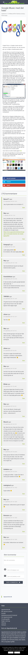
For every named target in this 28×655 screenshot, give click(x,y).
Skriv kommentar (13, 582)
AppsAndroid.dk (5, 609)
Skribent (3, 625)
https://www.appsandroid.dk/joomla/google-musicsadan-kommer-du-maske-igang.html (14, 234)
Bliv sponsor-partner (6, 611)
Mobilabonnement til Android (9, 615)
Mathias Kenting (20, 13)
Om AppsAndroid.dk (6, 617)
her (21, 151)
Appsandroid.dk (8, 596)
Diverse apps (4, 15)
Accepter (11, 652)
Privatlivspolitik (5, 619)
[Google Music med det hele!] (14, 28)
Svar (23, 207)
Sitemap (3, 623)
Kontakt (3, 613)
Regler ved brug (5, 621)
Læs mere (17, 652)
